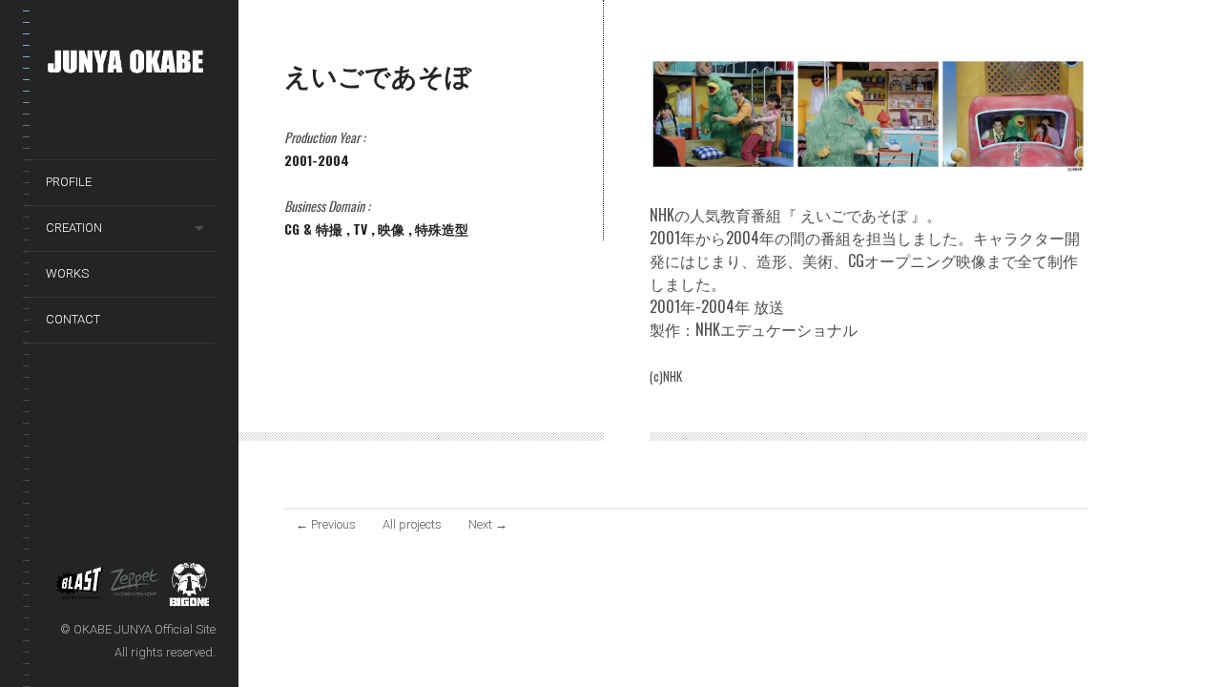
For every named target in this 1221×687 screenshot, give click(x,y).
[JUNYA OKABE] (131, 65)
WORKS (67, 273)
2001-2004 (316, 160)
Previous (326, 524)
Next (487, 524)
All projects (412, 524)
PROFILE (69, 182)
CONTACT (73, 319)
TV (362, 229)
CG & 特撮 (315, 229)
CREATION (74, 227)
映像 (393, 229)
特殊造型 (441, 229)
